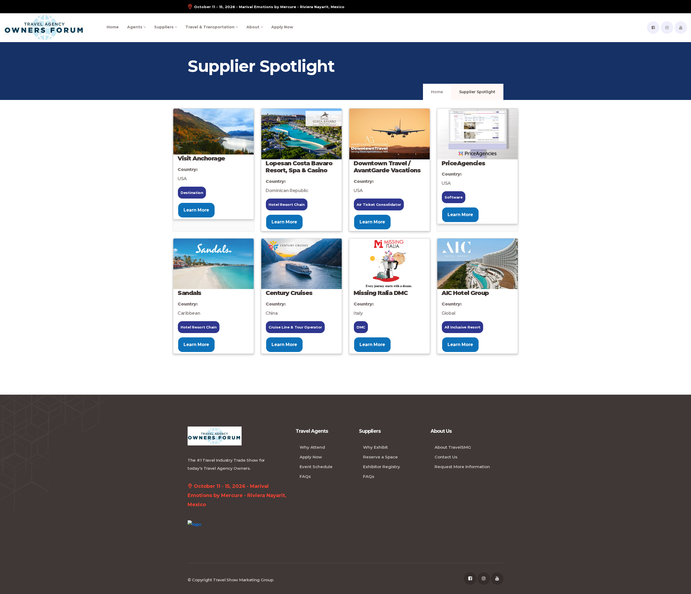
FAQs (305, 476)
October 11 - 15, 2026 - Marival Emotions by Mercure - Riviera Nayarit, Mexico (269, 7)
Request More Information (462, 466)
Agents (135, 27)
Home (113, 27)
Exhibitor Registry (381, 466)
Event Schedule (316, 466)
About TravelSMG (453, 447)
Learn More (196, 210)
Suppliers (164, 27)
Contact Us (446, 456)
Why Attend (312, 447)
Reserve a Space (380, 456)
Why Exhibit (375, 447)
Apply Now (282, 27)
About (253, 27)
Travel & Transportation (210, 27)
